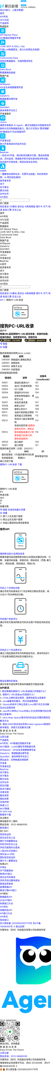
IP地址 (3, 867)
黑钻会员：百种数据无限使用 (14, 759)
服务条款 (4, 795)
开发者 (3, 763)
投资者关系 (5, 180)
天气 (45, 206)
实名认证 (16, 209)
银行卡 (39, 206)
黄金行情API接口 (8, 890)
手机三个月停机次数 (10, 588)
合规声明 (4, 802)
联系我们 (4, 827)
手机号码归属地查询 (10, 880)
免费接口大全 (6, 903)
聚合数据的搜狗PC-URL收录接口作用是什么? (24, 691)
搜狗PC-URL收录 (14, 299)
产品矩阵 (4, 23)
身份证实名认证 (7, 837)
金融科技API (6, 910)
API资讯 (4, 916)
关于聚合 (4, 187)
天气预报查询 (6, 870)
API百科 (4, 197)
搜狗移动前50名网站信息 (12, 553)
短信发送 (4, 206)
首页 (2, 13)
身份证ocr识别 (7, 854)
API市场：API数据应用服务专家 (15, 743)
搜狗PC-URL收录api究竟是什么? (19, 694)
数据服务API (6, 896)
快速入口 (4, 805)
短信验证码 (5, 834)
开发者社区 (5, 766)
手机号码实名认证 (8, 844)
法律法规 (4, 792)
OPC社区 (4, 20)
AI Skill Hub (6, 811)
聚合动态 (4, 190)
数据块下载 (5, 814)
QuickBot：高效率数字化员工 (14, 756)
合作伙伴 (4, 193)
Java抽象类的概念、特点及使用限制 (20, 701)
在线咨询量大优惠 (16, 509)
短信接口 (4, 920)
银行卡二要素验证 (8, 860)
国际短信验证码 (7, 857)
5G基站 (13, 206)
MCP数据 (4, 808)
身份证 (20, 206)
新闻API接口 (6, 873)
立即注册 (4, 736)
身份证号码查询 (7, 877)
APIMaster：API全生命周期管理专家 (18, 750)
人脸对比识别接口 (8, 850)
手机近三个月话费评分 (11, 650)
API (1, 299)
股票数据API (6, 887)
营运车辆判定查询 (8, 681)
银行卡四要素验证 (8, 841)
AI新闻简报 (30, 206)
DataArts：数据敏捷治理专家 (14, 753)
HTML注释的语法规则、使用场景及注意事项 (24, 697)
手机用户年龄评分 (8, 619)
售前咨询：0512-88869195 (13, 1056)
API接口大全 (6, 913)
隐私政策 (4, 798)
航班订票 (7, 209)
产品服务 (4, 740)
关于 (2, 183)
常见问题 (4, 785)
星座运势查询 (6, 883)
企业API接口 (6, 900)
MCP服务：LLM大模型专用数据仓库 (17, 746)
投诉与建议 (5, 788)
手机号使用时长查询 (10, 847)
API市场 (4, 16)
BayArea (4, 769)
